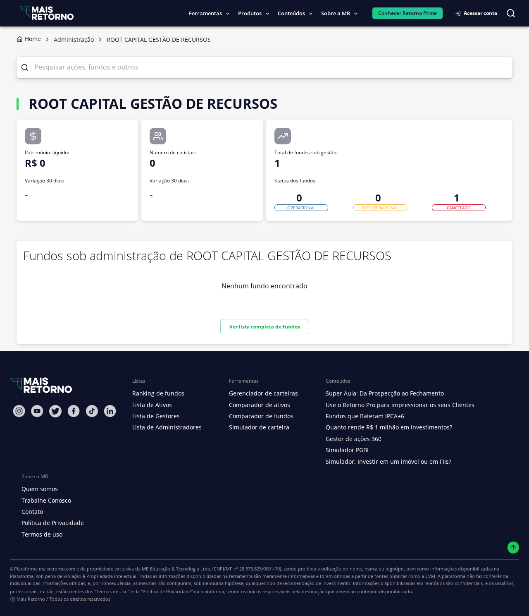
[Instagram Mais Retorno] (19, 411)
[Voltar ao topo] (513, 548)
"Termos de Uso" (111, 591)
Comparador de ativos (259, 405)
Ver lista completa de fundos (264, 326)
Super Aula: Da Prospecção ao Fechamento (385, 393)
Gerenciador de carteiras (263, 393)
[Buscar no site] (511, 13)
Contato (32, 511)
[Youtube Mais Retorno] (37, 411)
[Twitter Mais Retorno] (55, 411)
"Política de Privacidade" (167, 591)
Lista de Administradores (167, 427)
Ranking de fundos (158, 393)
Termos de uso (41, 534)
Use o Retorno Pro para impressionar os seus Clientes (400, 405)
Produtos (250, 13)
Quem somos (39, 489)
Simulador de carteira (259, 427)
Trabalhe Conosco (46, 500)
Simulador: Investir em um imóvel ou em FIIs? (388, 461)
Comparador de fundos (261, 416)
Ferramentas (205, 13)
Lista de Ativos (152, 405)
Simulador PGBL (348, 450)
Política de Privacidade (52, 523)
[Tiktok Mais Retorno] (92, 411)
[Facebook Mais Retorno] (73, 411)
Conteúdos (291, 13)
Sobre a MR (335, 13)
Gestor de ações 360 (353, 439)
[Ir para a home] (47, 13)
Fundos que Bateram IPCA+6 (365, 416)
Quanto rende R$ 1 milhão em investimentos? (389, 427)
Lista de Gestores (156, 416)
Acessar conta (480, 13)
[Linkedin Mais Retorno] (110, 411)
